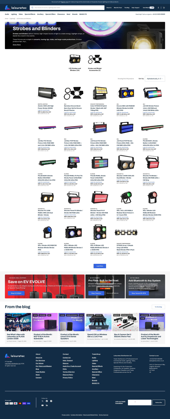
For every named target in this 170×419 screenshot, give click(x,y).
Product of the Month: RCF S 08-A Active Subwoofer (43, 336)
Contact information (76, 415)
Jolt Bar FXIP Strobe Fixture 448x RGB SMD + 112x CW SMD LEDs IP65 (73, 143)
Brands (94, 380)
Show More (17, 44)
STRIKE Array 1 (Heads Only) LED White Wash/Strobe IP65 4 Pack (125, 248)
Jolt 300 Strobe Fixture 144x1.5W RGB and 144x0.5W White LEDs (151, 108)
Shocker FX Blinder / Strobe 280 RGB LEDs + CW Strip (151, 178)
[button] (158, 7)
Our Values (39, 363)
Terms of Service (69, 372)
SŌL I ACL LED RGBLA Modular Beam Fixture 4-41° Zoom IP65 (125, 213)
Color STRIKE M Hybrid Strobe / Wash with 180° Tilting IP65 (98, 108)
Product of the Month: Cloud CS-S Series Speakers (70, 336)
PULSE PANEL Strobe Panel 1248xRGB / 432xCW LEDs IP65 (98, 178)
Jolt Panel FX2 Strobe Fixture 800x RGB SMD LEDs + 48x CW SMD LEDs (99, 143)
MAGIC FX (95, 383)
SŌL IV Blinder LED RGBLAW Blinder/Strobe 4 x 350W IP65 (99, 248)
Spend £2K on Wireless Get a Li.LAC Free (97, 335)
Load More (100, 266)
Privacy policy (66, 415)
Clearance (95, 375)
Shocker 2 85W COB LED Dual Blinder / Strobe (125, 177)
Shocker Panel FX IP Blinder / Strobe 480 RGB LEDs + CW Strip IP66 (99, 213)
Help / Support (68, 360)
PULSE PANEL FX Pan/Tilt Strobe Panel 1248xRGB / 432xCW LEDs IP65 (73, 178)
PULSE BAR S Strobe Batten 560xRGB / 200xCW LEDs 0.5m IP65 (46, 178)
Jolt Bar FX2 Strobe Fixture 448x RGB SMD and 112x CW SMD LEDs (46, 143)
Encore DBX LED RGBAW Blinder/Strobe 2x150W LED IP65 (126, 108)
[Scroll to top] (167, 416)
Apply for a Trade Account (72, 366)
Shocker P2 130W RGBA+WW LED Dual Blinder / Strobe (45, 213)
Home (6, 18)
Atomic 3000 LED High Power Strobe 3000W (46, 107)
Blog (37, 369)
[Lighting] (12, 18)
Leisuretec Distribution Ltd (12, 363)
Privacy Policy (68, 377)
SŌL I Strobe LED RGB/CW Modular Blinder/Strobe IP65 (47, 248)
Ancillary (95, 369)
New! (94, 377)
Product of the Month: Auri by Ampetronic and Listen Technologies (151, 336)
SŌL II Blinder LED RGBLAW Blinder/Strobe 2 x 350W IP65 (73, 248)
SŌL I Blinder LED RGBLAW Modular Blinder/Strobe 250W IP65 (152, 213)
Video (94, 363)
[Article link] (18, 328)
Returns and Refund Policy (90, 415)
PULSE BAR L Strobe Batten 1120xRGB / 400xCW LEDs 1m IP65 (151, 143)
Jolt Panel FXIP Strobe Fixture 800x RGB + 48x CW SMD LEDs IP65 (125, 143)
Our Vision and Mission (44, 366)
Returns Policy (68, 375)
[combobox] (67, 7)
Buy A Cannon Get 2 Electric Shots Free (122, 335)
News (38, 375)
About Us (39, 357)
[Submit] (32, 7)
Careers (38, 377)
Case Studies (40, 372)
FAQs (65, 369)
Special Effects (97, 366)
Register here (64, 2)
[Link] (45, 286)
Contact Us (67, 357)
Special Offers (97, 372)
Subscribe (158, 402)
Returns (65, 363)
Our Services (40, 360)
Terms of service (103, 415)
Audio (94, 357)
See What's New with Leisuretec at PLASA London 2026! (16, 336)
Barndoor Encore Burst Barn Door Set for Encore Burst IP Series (73, 108)
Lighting (95, 360)
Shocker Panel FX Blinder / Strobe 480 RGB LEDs (73, 212)
